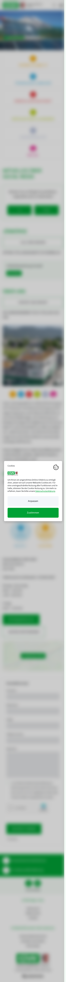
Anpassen (33, 501)
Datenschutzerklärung (45, 491)
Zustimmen (33, 512)
